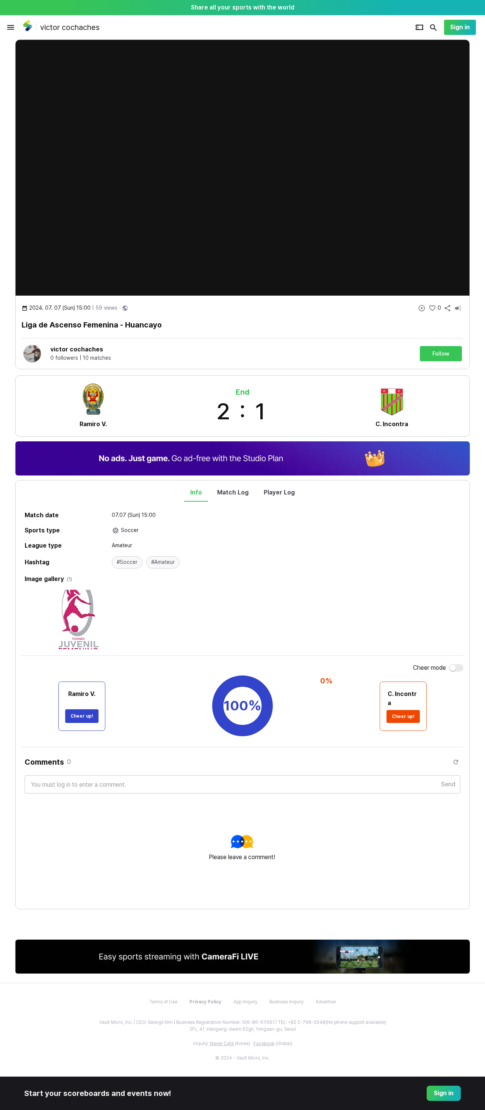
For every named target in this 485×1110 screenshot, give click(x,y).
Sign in (460, 27)
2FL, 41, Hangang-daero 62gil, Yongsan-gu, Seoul (242, 1029)
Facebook (263, 1043)
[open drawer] (11, 27)
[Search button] (433, 27)
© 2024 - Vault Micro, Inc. (242, 1058)
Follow (440, 353)
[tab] (196, 492)
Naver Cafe (222, 1043)
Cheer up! (81, 716)
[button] (127, 562)
